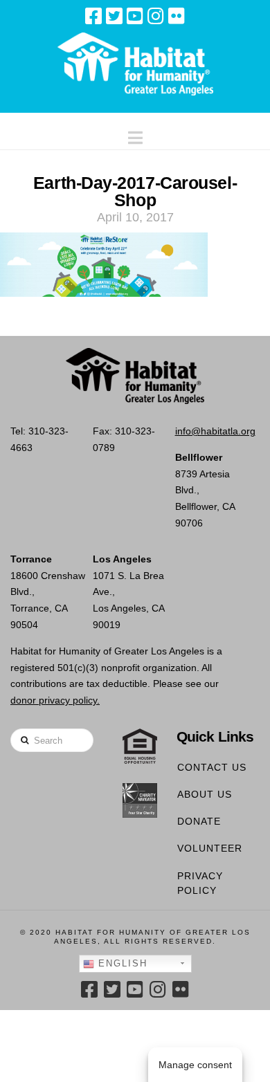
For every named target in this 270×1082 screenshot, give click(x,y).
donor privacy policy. (55, 700)
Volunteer (209, 848)
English (120, 963)
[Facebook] (93, 16)
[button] (135, 134)
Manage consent (195, 1064)
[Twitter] (114, 16)
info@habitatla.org (215, 431)
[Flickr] (176, 16)
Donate (199, 821)
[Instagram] (155, 16)
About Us (204, 794)
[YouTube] (135, 16)
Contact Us (211, 767)
